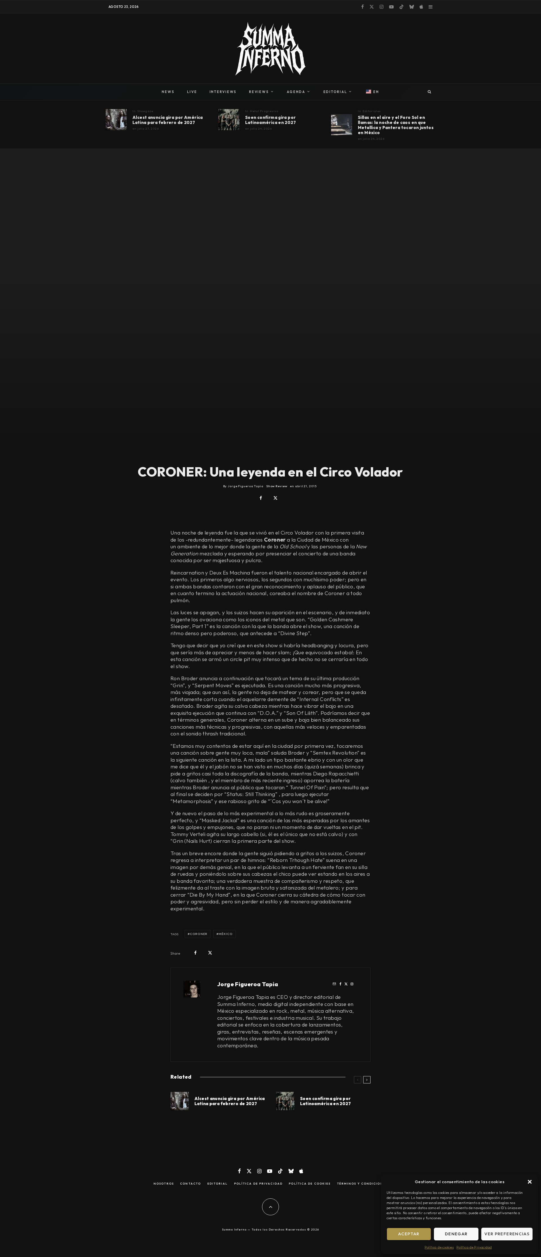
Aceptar (408, 1233)
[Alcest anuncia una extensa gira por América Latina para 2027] (116, 119)
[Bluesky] (412, 6)
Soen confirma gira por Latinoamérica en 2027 (270, 120)
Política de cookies (439, 1247)
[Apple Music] (421, 6)
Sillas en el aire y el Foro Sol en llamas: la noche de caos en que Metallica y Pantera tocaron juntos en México (396, 125)
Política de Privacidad (474, 1247)
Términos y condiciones (362, 1183)
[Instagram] (381, 6)
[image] (229, 119)
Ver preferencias (506, 1233)
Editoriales (372, 111)
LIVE (192, 92)
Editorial (217, 1183)
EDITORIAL (335, 92)
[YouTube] (391, 6)
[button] (530, 1182)
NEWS (168, 92)
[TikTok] (401, 6)
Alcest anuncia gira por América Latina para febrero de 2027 (167, 120)
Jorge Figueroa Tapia (247, 984)
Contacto (190, 1183)
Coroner (198, 934)
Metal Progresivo (264, 111)
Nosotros (164, 1183)
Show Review (276, 486)
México (226, 934)
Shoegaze (145, 111)
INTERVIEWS (223, 92)
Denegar (456, 1233)
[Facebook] (362, 6)
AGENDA (296, 92)
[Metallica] (341, 124)
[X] (372, 6)
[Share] (261, 498)
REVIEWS (259, 92)
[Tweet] (275, 498)
